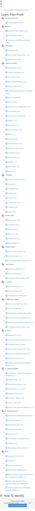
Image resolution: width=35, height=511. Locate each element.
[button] (1, 2)
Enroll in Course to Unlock (17, 505)
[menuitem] (1, 4)
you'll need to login (25, 503)
